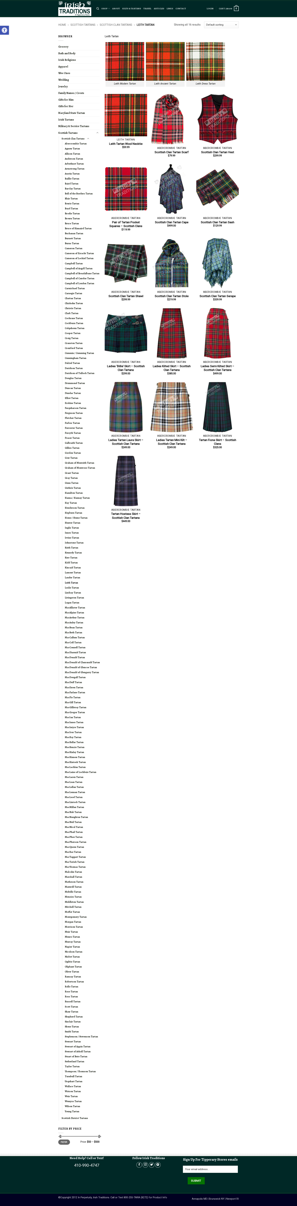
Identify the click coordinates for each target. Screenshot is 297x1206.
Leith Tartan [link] (71, 582)
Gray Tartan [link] (71, 478)
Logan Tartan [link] (72, 602)
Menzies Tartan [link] (73, 896)
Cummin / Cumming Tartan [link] (79, 353)
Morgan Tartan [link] (73, 922)
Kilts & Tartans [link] (131, 8)
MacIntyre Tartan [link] (74, 727)
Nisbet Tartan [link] (72, 956)
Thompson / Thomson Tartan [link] (80, 1071)
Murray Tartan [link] (73, 941)
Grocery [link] (63, 47)
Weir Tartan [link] (71, 1096)
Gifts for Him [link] (66, 100)
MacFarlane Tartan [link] (75, 692)
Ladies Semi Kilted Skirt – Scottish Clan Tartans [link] (217, 368)
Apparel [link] (63, 67)
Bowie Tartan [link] (72, 203)
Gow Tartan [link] (71, 458)
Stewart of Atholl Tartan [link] (78, 1051)
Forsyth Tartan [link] (73, 433)
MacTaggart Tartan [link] (75, 857)
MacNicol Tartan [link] (74, 827)
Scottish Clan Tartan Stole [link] (172, 296)
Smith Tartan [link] (72, 1031)
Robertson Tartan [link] (74, 981)
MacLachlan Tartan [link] (75, 767)
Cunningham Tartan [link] (75, 358)
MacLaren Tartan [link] (74, 777)
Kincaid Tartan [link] (73, 567)
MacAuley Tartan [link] (74, 622)
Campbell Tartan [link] (74, 263)
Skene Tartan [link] (72, 1026)
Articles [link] (159, 8)
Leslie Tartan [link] (72, 587)
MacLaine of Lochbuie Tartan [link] (80, 772)
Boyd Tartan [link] (71, 208)
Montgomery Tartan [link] (76, 917)
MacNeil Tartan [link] (73, 822)
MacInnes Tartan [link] (74, 722)
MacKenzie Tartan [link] (74, 747)
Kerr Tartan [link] (71, 557)
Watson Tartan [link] (73, 1091)
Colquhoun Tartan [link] (74, 328)
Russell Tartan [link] (72, 1001)
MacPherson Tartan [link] (75, 842)
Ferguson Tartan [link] (74, 413)
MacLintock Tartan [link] (75, 802)
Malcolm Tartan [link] (73, 872)
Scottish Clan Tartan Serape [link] (218, 296)
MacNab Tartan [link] (73, 812)
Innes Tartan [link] (72, 532)
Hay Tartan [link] (71, 503)
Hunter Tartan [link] (72, 522)
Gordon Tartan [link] (73, 453)
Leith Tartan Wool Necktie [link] (125, 143)
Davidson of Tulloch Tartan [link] (79, 373)
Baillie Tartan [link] (72, 178)
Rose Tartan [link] (71, 991)
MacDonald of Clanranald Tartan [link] (82, 662)
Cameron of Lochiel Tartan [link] (79, 258)
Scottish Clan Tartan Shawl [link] (125, 296)
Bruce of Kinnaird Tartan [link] (78, 228)
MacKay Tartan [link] (73, 737)
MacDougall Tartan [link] (75, 677)
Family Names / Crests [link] (71, 93)
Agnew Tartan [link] (72, 148)
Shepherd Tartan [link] (74, 1016)
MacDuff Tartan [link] (73, 682)
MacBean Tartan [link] (73, 627)
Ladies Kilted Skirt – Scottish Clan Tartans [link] (172, 368)
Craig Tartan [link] (71, 338)
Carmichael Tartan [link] (75, 288)
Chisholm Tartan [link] (74, 303)
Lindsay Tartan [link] (73, 592)
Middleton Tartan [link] (74, 902)
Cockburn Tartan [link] (74, 323)
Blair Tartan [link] (71, 198)
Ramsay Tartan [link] (73, 976)
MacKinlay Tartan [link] (74, 752)
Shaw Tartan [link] (71, 1011)
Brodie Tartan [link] (72, 213)
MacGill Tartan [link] (73, 702)
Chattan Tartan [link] (73, 298)
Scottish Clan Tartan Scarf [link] (172, 152)
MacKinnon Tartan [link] (75, 757)
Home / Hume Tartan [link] (76, 517)
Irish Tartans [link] (66, 120)
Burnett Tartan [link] (73, 238)
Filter (64, 1142)
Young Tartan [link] (72, 1111)
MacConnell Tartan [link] (75, 647)
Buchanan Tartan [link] (74, 233)
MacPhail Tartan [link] (74, 832)
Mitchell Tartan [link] (73, 907)
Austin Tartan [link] (72, 173)
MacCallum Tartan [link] (75, 637)
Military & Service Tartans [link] (73, 126)
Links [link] (170, 8)
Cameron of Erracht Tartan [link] (79, 253)
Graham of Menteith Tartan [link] (79, 463)
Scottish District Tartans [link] (75, 1118)
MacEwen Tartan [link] (74, 687)
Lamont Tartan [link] (73, 572)
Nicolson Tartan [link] (73, 951)
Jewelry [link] (63, 86)
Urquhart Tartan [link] (73, 1081)
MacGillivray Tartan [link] (75, 707)
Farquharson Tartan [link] (75, 408)
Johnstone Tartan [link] (74, 542)
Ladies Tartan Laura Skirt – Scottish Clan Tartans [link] (125, 441)
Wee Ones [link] (64, 73)
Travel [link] (147, 8)
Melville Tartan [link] (73, 891)
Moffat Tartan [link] (72, 912)
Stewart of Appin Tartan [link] (77, 1046)
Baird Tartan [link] (71, 183)
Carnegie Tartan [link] (73, 293)
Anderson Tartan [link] (74, 158)
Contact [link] (180, 8)
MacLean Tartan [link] (73, 782)
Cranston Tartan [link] (73, 343)
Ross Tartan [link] (71, 996)
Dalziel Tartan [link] (72, 363)
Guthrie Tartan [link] (73, 488)
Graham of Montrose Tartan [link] (80, 467)
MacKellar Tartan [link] (74, 742)
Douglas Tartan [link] (73, 378)
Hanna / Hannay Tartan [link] (77, 498)
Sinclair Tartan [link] (73, 1021)
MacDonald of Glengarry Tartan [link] (82, 672)
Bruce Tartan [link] (72, 223)
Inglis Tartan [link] (72, 527)
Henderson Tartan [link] (75, 507)
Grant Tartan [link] (72, 473)
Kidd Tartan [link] (71, 562)
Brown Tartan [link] (72, 218)
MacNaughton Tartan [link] (76, 817)
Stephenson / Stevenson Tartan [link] (81, 1036)
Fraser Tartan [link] (72, 438)
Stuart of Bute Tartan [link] (76, 1056)
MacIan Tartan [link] (73, 717)
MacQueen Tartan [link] (74, 847)
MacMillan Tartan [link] (74, 807)
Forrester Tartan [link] (74, 428)
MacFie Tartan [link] (72, 697)
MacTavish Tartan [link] (74, 862)
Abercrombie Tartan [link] (76, 143)
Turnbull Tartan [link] (73, 1076)
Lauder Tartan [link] (72, 577)
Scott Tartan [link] (71, 1006)
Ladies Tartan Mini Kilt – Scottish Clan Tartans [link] (171, 441)
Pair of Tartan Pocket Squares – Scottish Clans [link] (125, 224)
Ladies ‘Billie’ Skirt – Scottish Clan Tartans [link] (126, 368)
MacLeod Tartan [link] (73, 797)
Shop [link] (104, 8)
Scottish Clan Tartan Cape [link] (171, 222)
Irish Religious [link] (67, 60)
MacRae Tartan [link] (73, 852)
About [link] (116, 8)
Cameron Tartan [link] (73, 248)
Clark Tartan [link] (71, 313)
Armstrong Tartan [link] (74, 168)
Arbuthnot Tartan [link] (74, 163)
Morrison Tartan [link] (74, 926)
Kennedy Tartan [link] (73, 552)
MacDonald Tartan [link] (75, 657)
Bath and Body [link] (66, 53)
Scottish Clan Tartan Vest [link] (217, 152)
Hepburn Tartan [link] (73, 512)
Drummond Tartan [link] (75, 383)
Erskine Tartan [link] (73, 403)
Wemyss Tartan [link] (73, 1101)
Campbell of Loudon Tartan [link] (79, 283)
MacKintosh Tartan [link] (75, 762)
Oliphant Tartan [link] (73, 966)
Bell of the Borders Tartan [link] (79, 193)
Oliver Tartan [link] (72, 971)
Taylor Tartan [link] (72, 1066)
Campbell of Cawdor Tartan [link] (79, 278)
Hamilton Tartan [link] (74, 493)
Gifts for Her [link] (65, 106)
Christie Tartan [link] (73, 308)
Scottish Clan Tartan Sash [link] (217, 222)
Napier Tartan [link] (72, 946)
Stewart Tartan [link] (73, 1041)
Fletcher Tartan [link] (73, 418)
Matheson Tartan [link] (74, 882)
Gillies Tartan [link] (72, 448)
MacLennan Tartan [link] (75, 792)
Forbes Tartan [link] (72, 423)
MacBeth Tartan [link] (73, 632)
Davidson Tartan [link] (74, 368)
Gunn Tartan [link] (71, 483)
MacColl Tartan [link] (73, 642)
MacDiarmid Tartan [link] (75, 652)
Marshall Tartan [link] (73, 877)
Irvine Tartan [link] (72, 537)
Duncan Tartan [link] (73, 388)
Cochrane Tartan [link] (74, 318)
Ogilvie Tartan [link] (72, 961)
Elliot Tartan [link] (71, 398)
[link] (4, 30)
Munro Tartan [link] (72, 936)
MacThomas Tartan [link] (75, 867)
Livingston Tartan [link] (74, 597)
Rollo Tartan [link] (71, 986)
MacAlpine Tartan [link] (74, 612)
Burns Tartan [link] (72, 243)
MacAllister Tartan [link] (75, 607)
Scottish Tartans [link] (82, 24)
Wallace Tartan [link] (73, 1086)
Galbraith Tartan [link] (74, 443)
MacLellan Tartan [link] (74, 787)
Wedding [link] (63, 80)
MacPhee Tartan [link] (73, 837)
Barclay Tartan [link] (73, 188)
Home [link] (62, 24)
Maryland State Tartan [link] (71, 113)
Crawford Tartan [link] (74, 348)
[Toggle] (97, 133)
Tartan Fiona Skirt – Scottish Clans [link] (217, 441)
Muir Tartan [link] (71, 931)
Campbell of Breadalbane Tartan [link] (82, 273)
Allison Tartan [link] (72, 153)
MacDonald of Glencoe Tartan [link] (81, 667)
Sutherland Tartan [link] (74, 1061)
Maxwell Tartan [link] (73, 886)
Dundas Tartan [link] (73, 393)
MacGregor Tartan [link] (75, 712)
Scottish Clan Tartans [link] (116, 24)
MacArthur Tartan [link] (74, 617)
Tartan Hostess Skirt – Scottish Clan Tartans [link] (126, 515)
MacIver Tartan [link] (73, 732)
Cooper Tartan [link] (72, 333)
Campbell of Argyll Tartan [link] (78, 268)
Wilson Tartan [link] (72, 1106)
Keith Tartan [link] (71, 547)
